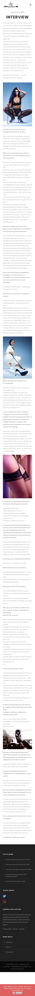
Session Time (10, 881)
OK (14, 993)
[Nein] (33, 990)
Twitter (8, 947)
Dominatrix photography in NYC (16, 874)
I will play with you (12, 864)
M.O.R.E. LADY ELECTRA (13, 859)
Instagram (9, 942)
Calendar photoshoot (13, 869)
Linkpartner (10, 952)
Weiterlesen (19, 993)
